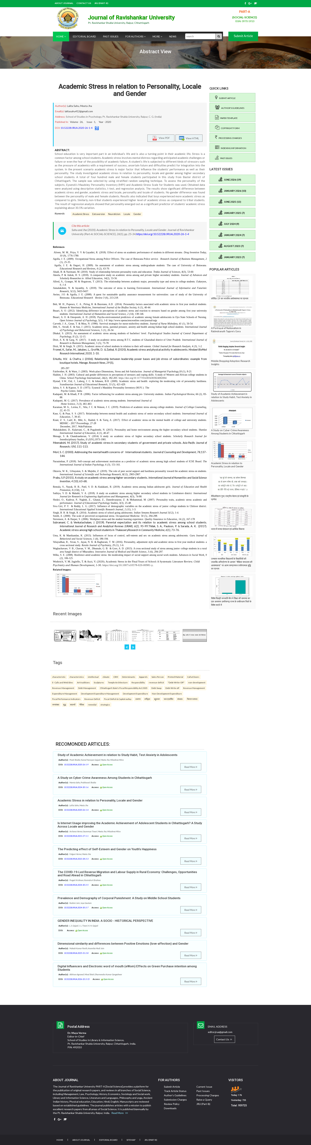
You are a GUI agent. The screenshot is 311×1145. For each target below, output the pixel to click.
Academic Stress (81, 214)
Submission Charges (175, 1099)
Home (60, 36)
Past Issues (110, 36)
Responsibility (138, 682)
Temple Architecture (118, 682)
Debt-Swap (156, 688)
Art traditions (83, 682)
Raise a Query (204, 1099)
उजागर (138, 699)
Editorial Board (84, 36)
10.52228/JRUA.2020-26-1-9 (76, 764)
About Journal (64, 3)
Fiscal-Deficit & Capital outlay (117, 699)
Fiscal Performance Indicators (66, 699)
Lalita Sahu (73, 105)
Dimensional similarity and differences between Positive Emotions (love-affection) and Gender (123, 943)
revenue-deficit (156, 682)
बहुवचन (157, 699)
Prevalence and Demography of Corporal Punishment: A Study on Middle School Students (119, 898)
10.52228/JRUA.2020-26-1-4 (77, 127)
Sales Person (158, 677)
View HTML (192, 138)
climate (106, 677)
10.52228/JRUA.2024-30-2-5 (76, 885)
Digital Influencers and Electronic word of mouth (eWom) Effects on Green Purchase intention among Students (127, 967)
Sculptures (99, 682)
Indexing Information (232, 148)
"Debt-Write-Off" (176, 682)
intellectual (93, 677)
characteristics (76, 677)
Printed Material (175, 677)
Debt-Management (87, 688)
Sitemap (131, 1140)
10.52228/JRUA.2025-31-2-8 (76, 953)
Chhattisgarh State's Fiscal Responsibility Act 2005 (123, 688)
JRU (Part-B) (101, 3)
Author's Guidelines (232, 108)
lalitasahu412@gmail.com (79, 111)
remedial (92, 704)
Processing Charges (229, 138)
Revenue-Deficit (92, 699)
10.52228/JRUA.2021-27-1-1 (76, 836)
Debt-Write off (172, 688)
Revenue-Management (63, 688)
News (172, 36)
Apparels (143, 677)
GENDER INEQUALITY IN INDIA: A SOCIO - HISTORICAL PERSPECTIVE (105, 921)
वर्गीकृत (147, 699)
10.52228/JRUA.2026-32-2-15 (76, 979)
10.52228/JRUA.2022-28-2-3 (76, 859)
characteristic (59, 677)
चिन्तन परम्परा (192, 699)
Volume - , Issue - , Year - (90, 122)
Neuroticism (114, 214)
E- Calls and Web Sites (62, 682)
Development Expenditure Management (100, 693)
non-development (196, 682)
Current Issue (204, 1086)
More (157, 36)
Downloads (170, 1108)
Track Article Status (175, 1090)
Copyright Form (229, 128)
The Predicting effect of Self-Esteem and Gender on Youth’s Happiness (107, 849)
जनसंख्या (55, 704)
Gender (137, 214)
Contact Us (83, 3)
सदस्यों (72, 704)
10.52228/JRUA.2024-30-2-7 (76, 907)
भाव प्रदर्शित (168, 699)
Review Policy (171, 1103)
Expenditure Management (64, 693)
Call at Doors (193, 677)
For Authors (134, 36)
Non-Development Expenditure (167, 693)
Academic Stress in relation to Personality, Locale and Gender (129, 90)
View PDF (163, 137)
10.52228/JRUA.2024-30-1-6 (76, 787)
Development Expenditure (135, 693)
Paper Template (228, 118)
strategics (105, 704)
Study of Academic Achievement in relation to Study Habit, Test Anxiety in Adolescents (117, 755)
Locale (127, 214)
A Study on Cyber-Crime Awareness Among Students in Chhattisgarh (105, 778)
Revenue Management (194, 688)
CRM (115, 677)
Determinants (128, 677)
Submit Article (243, 36)
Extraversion (98, 214)
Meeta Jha (86, 105)
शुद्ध (64, 704)
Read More (190, 766)
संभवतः (180, 699)
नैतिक (81, 704)
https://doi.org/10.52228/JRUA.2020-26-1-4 (162, 234)
